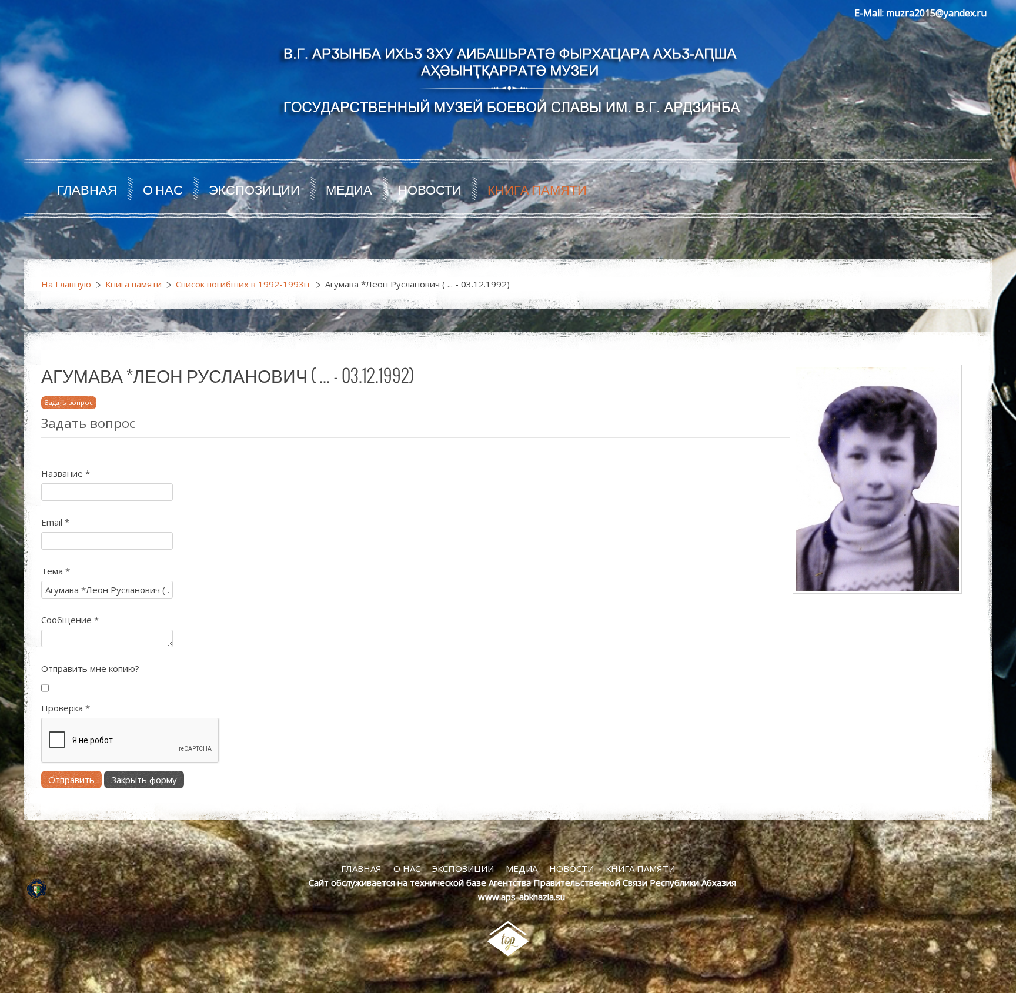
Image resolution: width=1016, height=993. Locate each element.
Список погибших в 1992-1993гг (243, 284)
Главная (87, 188)
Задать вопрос (69, 402)
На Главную (66, 284)
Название (65, 473)
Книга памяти (537, 188)
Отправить (71, 779)
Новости (430, 188)
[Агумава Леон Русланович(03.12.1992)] (877, 478)
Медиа (349, 188)
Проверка (65, 708)
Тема (55, 571)
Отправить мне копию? (90, 668)
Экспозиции (254, 188)
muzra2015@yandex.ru (936, 12)
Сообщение (70, 620)
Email (55, 522)
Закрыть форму (144, 779)
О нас (163, 188)
